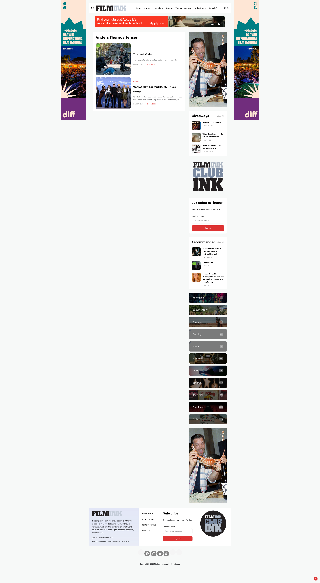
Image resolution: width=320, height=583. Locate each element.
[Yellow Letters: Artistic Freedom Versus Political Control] (196, 251)
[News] (208, 371)
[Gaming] (208, 334)
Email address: (198, 216)
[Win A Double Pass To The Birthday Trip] (196, 148)
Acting (136, 82)
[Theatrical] (208, 407)
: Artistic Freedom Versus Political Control (211, 251)
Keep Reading (150, 64)
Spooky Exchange (122, 570)
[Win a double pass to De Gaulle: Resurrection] (196, 137)
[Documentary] (208, 310)
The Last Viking (143, 54)
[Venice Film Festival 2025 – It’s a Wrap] (113, 93)
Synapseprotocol (96, 570)
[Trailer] (208, 419)
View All (220, 116)
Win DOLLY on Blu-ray (211, 122)
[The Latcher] (196, 265)
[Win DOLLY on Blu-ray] (196, 125)
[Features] (208, 322)
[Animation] (208, 298)
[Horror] (208, 346)
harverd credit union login (115, 573)
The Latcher (207, 262)
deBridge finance (96, 573)
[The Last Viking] (113, 59)
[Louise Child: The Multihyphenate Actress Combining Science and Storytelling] (196, 277)
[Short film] (208, 395)
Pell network (109, 570)
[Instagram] (153, 553)
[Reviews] (208, 383)
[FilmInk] (111, 8)
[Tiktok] (166, 553)
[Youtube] (160, 553)
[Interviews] (208, 358)
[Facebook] (147, 553)
